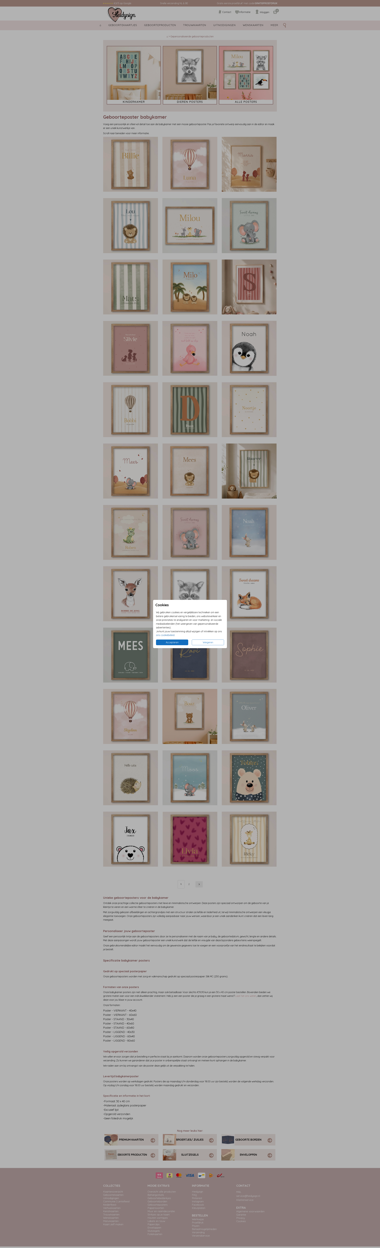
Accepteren (172, 642)
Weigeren (208, 642)
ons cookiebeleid (165, 635)
